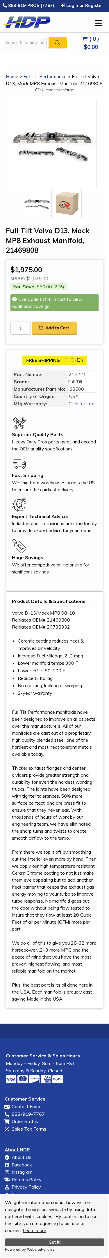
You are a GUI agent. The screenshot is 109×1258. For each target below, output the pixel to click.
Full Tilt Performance (45, 76)
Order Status (25, 1121)
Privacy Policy (26, 1187)
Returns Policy (27, 1179)
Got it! (55, 1242)
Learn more (34, 1230)
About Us (21, 1157)
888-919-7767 (28, 1114)
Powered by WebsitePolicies (29, 1249)
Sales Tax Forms (29, 1129)
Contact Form (26, 1106)
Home (12, 76)
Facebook (22, 1165)
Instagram (22, 1172)
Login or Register (84, 5)
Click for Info (80, 403)
